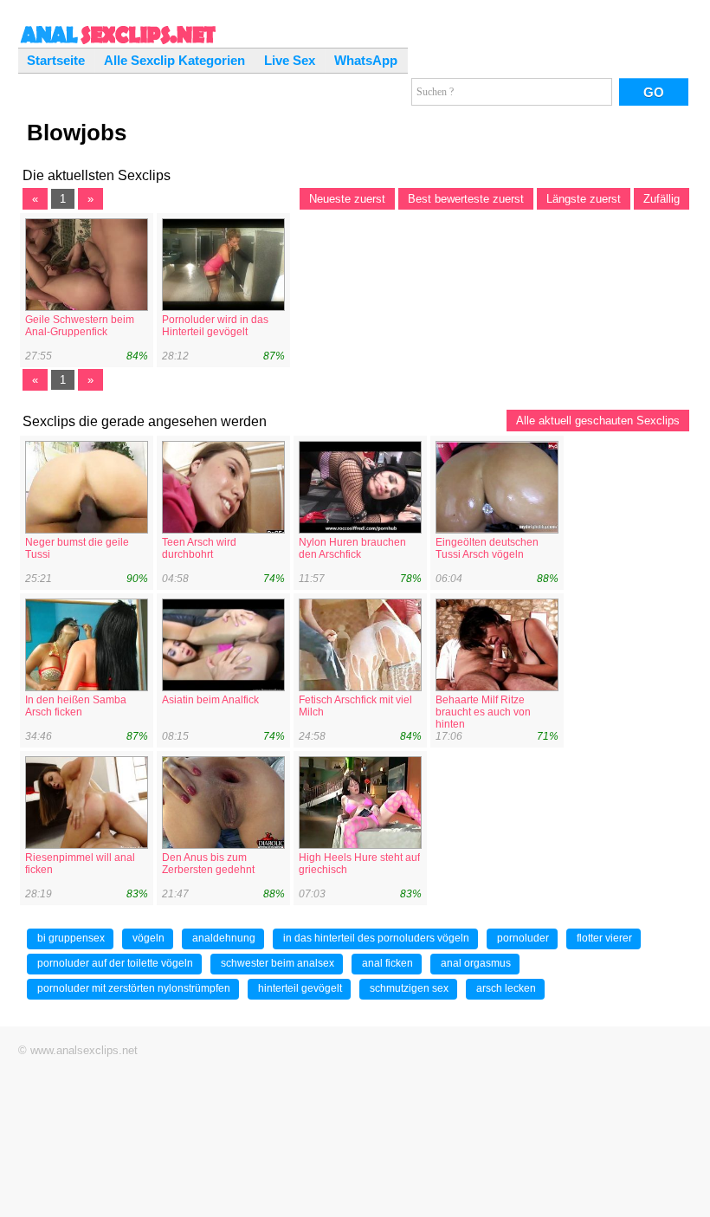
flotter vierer (604, 938)
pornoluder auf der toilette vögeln (115, 963)
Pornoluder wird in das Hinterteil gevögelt (215, 326)
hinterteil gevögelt (300, 988)
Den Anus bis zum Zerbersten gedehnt (208, 863)
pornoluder (523, 938)
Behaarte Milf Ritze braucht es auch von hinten (483, 712)
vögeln (148, 938)
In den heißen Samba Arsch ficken (75, 706)
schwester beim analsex (277, 963)
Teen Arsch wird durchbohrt (199, 548)
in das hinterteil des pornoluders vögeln (376, 938)
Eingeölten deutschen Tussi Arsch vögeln (487, 548)
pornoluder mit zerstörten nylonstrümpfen (133, 988)
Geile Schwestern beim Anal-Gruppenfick (79, 326)
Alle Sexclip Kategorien (174, 60)
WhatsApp (365, 60)
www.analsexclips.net (84, 1050)
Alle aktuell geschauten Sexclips (598, 420)
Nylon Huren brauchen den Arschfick (352, 548)
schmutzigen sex (409, 988)
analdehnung (223, 938)
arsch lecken (506, 988)
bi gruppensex (71, 938)
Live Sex (289, 60)
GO (653, 92)
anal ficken (387, 963)
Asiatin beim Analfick (210, 700)
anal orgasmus (476, 963)
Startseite (56, 60)
